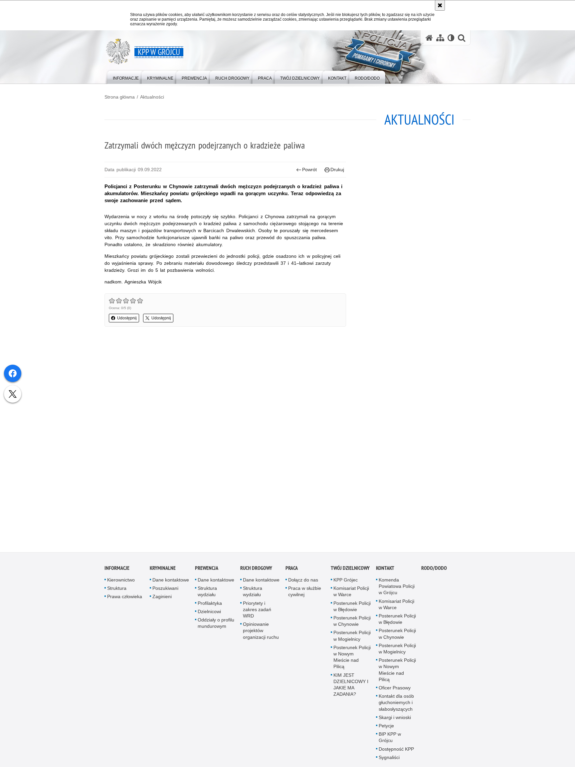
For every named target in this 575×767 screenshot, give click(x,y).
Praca (292, 570)
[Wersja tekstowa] (451, 38)
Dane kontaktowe (170, 582)
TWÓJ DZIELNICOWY (350, 570)
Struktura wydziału (207, 593)
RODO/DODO (434, 570)
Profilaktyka (210, 605)
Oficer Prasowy (395, 690)
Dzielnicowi (209, 613)
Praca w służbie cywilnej (304, 593)
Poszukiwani (165, 590)
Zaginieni (162, 598)
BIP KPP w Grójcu (390, 739)
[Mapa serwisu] (440, 38)
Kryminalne (163, 570)
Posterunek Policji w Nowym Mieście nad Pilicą (352, 659)
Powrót (309, 169)
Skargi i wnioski (395, 719)
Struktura (116, 590)
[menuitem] (125, 77)
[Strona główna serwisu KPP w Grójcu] (429, 38)
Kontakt (385, 570)
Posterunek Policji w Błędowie (352, 608)
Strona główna (119, 97)
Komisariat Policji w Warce (351, 593)
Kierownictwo (121, 582)
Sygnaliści (389, 759)
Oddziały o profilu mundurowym (216, 625)
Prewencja (206, 570)
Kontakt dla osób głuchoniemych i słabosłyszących (396, 705)
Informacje (116, 570)
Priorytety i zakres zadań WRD (257, 611)
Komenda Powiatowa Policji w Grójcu (397, 588)
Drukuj (337, 169)
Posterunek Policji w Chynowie (352, 623)
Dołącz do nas (303, 582)
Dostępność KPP (396, 751)
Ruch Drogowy (256, 570)
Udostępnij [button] (127, 318)
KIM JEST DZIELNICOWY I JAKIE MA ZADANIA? (350, 686)
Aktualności (152, 97)
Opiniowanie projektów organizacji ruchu (261, 633)
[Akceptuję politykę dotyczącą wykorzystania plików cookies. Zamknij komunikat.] (440, 5)
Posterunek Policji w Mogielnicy (352, 638)
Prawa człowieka (124, 598)
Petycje (386, 728)
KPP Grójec (345, 582)
